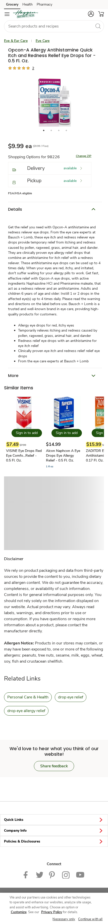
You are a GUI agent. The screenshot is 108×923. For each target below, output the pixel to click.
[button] (91, 14)
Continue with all (90, 919)
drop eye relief (70, 697)
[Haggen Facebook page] (26, 874)
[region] (54, 908)
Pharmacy (44, 4)
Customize (19, 912)
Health (27, 4)
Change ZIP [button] (83, 156)
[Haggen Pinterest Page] (52, 874)
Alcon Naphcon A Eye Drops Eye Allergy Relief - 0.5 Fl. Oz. (63, 455)
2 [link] (33, 68)
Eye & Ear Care (16, 40)
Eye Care (43, 40)
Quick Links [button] (13, 819)
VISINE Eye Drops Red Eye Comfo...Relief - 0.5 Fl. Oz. (24, 455)
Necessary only (63, 919)
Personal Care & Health (27, 697)
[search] (98, 26)
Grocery (12, 4)
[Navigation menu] (7, 14)
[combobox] (54, 26)
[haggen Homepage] (25, 14)
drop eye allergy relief (26, 711)
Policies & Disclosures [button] (22, 841)
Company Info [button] (15, 830)
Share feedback (54, 766)
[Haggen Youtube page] (80, 874)
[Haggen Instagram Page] (66, 874)
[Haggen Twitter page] (39, 874)
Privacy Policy (51, 912)
